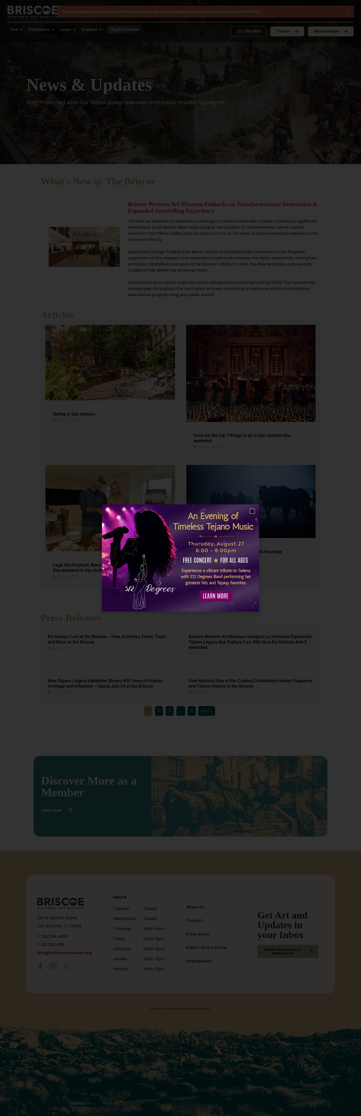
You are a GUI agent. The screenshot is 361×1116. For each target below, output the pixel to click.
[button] (252, 511)
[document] (180, 558)
